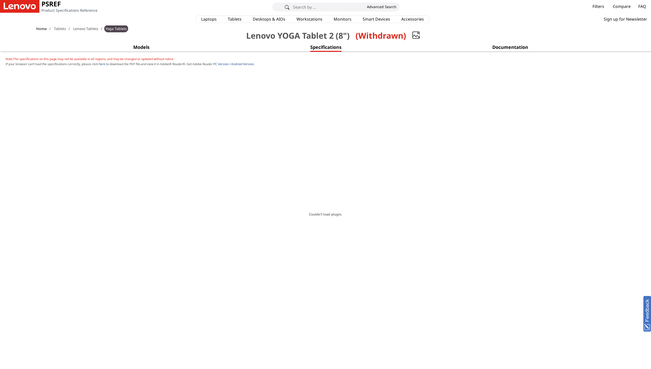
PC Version (221, 64)
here (102, 64)
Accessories (412, 19)
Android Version (242, 64)
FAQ (642, 6)
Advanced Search (381, 6)
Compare (622, 6)
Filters (598, 6)
